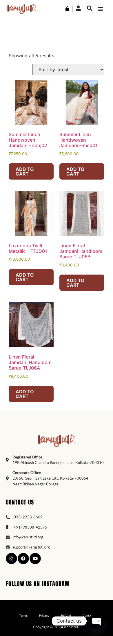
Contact (88, 615)
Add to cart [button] (25, 171)
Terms (23, 615)
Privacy (44, 615)
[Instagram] (11, 558)
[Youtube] (35, 558)
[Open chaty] (97, 621)
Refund (66, 615)
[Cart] (67, 9)
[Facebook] (23, 558)
